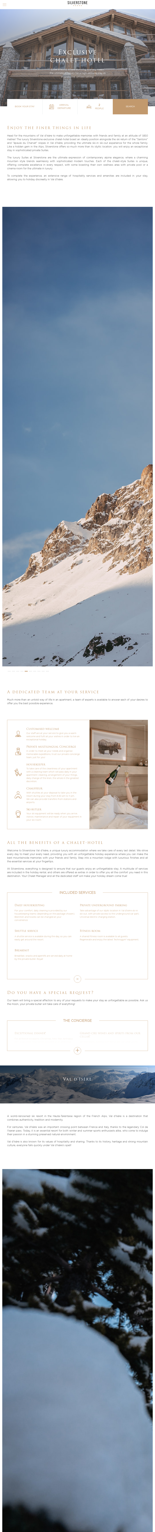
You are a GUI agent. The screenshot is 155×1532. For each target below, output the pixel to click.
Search (130, 107)
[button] (9, 671)
